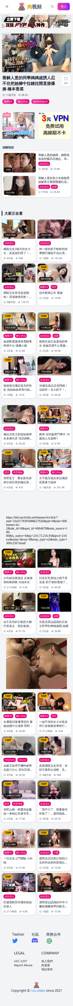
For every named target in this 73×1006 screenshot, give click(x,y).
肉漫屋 (45, 965)
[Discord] (35, 940)
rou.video (38, 990)
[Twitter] (18, 941)
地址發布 (47, 969)
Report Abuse (23, 965)
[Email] (53, 941)
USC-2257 (20, 961)
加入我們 (47, 961)
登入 (64, 6)
